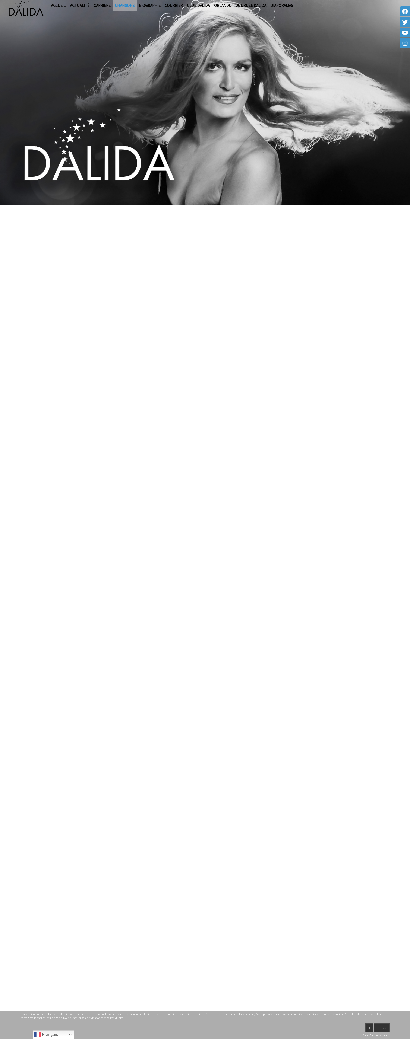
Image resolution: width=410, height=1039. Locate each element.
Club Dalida (198, 5)
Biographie (150, 5)
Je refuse (381, 1027)
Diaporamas (282, 5)
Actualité (79, 5)
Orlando (223, 5)
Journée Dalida (251, 5)
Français (49, 1034)
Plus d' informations (375, 1035)
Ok (369, 1027)
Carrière (102, 5)
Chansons (125, 5)
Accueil (58, 5)
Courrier (174, 5)
